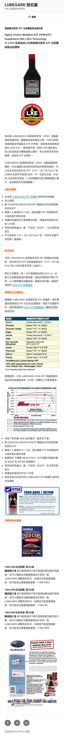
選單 (34, 16)
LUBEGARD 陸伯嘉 (21, 4)
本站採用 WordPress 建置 (17, 731)
